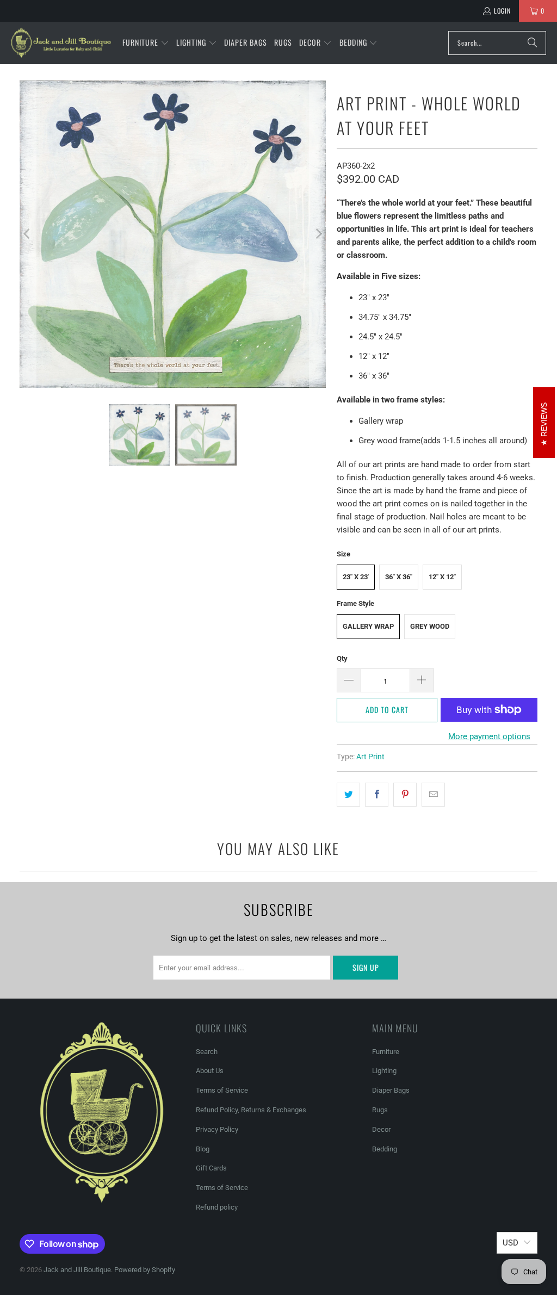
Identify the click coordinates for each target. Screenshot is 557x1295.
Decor (381, 1129)
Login (502, 10)
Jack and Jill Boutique (77, 1270)
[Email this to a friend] (433, 795)
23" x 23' (356, 577)
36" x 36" (398, 577)
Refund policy (217, 1207)
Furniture (385, 1052)
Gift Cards (211, 1168)
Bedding (384, 1149)
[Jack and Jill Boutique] (61, 43)
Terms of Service (222, 1090)
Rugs (380, 1110)
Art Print (370, 756)
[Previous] (27, 234)
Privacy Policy (217, 1129)
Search (207, 1052)
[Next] (317, 234)
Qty (342, 658)
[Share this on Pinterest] (405, 795)
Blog (202, 1149)
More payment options (489, 736)
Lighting (384, 1071)
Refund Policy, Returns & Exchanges (251, 1110)
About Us (210, 1071)
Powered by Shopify (144, 1270)
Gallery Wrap (368, 626)
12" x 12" (442, 577)
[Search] (532, 43)
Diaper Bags (391, 1090)
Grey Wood (429, 626)
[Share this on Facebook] (376, 795)
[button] (145, 43)
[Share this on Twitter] (348, 795)
